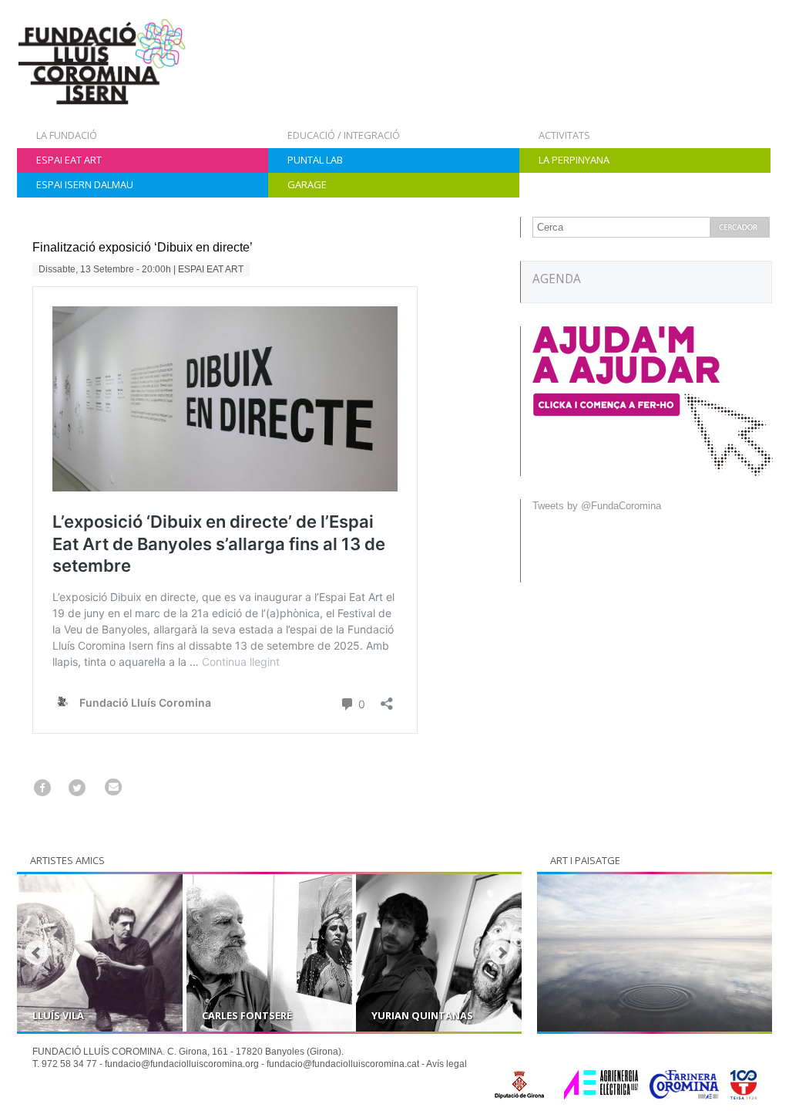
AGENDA (556, 279)
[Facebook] (42, 787)
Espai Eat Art (69, 160)
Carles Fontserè (247, 1015)
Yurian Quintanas (422, 1015)
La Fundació (66, 135)
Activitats (564, 135)
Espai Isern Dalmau (84, 184)
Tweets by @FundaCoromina (596, 506)
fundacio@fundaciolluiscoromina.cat (343, 1064)
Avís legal (446, 1064)
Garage (307, 184)
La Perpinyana (574, 160)
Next (501, 952)
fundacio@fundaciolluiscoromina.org (182, 1064)
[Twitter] (78, 787)
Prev (37, 952)
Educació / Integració (343, 135)
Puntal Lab (315, 160)
